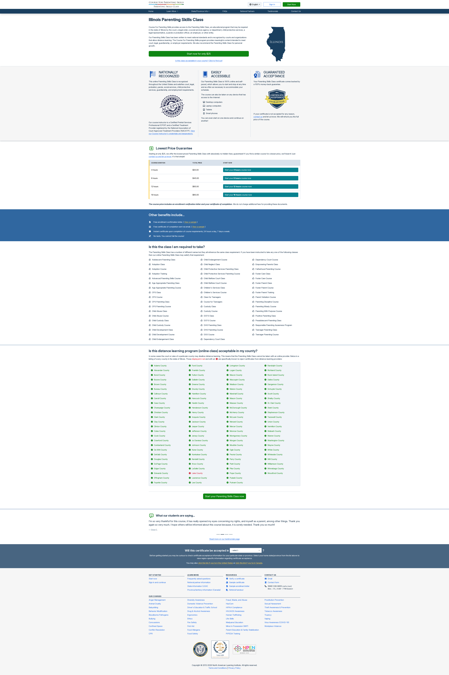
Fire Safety (192, 622)
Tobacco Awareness (273, 611)
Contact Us (296, 11)
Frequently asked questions (198, 578)
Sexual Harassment (272, 604)
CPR (151, 633)
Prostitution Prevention (274, 600)
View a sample (190, 222)
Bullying (152, 618)
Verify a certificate (236, 578)
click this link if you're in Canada (249, 563)
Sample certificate (236, 582)
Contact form (273, 582)
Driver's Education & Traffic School (202, 607)
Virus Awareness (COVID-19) (276, 622)
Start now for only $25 (199, 53)
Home (150, 11)
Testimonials (273, 11)
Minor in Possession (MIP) (237, 626)
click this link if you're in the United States (215, 563)
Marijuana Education (234, 622)
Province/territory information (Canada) (204, 590)
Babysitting (153, 607)
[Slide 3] (231, 534)
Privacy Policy (234, 668)
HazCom (229, 604)
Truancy (268, 615)
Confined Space (155, 626)
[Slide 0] (218, 534)
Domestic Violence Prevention (200, 604)
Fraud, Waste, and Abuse (236, 600)
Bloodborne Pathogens (158, 615)
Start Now (291, 4)
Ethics (189, 618)
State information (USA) (197, 586)
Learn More (172, 11)
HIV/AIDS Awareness (235, 611)
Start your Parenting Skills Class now (224, 496)
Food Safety (192, 633)
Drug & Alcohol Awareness (198, 611)
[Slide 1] (222, 534)
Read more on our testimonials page (224, 539)
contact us (258, 117)
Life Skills (230, 618)
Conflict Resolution (157, 630)
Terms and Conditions (217, 668)
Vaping (267, 618)
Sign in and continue (157, 582)
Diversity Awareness (196, 600)
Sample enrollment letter (239, 586)
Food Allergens (193, 630)
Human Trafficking (233, 615)
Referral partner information (198, 582)
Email (270, 578)
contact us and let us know (160, 156)
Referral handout (236, 590)
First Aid (190, 626)
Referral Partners (247, 11)
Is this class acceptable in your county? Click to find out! (198, 61)
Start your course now (238, 170)
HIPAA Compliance (234, 607)
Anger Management (157, 600)
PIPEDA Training (233, 633)
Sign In (272, 4)
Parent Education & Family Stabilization (242, 630)
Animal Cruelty (155, 604)
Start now (153, 578)
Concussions (154, 622)
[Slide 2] (226, 534)
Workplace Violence (272, 626)
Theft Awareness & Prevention (277, 607)
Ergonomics (192, 615)
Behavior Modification (158, 611)
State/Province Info (199, 11)
